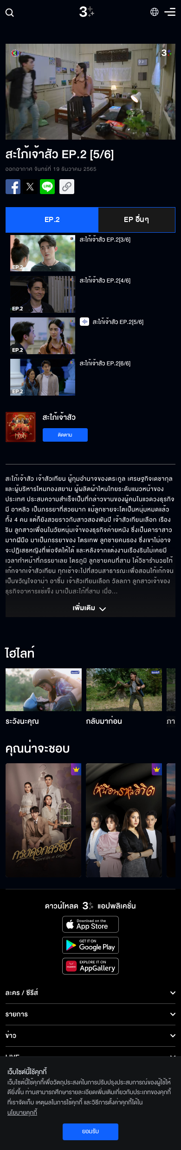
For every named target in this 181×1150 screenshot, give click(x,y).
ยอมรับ (90, 1131)
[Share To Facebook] (13, 186)
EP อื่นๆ (136, 220)
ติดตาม (65, 435)
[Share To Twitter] (30, 186)
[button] (48, 92)
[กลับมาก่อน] (124, 689)
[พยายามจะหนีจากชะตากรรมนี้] (44, 820)
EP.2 (52, 220)
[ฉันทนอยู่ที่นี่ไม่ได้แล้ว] (124, 820)
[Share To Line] (47, 186)
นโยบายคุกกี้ (22, 1112)
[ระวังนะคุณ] (44, 689)
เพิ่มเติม (85, 609)
